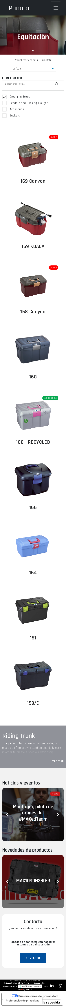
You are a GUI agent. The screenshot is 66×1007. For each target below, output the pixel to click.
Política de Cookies (31, 986)
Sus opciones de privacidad (38, 996)
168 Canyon (33, 311)
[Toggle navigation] (56, 7)
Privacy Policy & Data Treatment (18, 983)
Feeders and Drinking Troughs (29, 103)
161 (33, 638)
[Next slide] (58, 814)
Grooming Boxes (20, 96)
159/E (33, 703)
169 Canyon (33, 181)
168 (33, 377)
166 (33, 507)
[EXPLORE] (33, 154)
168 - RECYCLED (33, 442)
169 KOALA (33, 246)
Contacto (33, 958)
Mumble (29, 990)
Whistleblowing (10, 986)
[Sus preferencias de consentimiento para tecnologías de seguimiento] (22, 1000)
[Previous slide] (7, 814)
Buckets (15, 115)
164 (33, 572)
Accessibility (40, 983)
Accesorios (17, 109)
